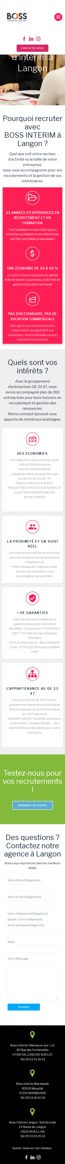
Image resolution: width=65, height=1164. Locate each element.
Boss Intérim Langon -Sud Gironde (32, 1122)
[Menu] (58, 17)
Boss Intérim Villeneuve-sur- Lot (32, 1045)
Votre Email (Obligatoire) (24, 897)
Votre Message (18, 958)
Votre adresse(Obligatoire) (26, 925)
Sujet (11, 942)
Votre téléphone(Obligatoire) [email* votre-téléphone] (28, 916)
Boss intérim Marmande (32, 1084)
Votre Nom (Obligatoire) (24, 880)
